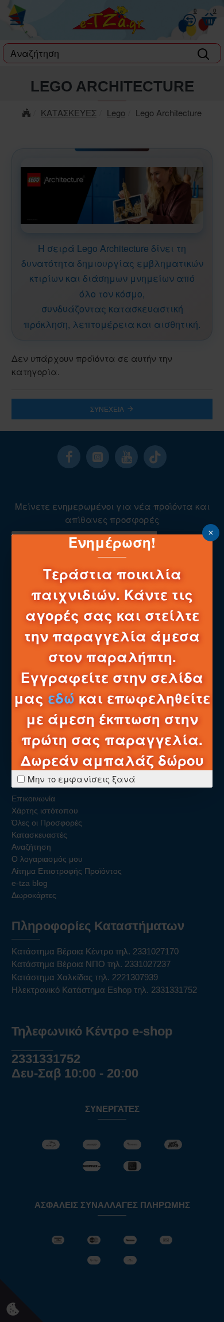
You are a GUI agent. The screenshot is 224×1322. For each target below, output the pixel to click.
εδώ (61, 698)
